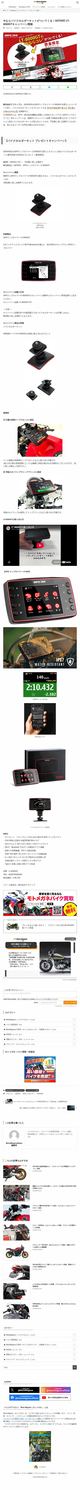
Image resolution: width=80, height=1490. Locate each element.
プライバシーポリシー (41, 1473)
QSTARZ (16, 28)
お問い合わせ (62, 1473)
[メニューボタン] (2, 2)
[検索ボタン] (77, 2)
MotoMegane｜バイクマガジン (20, 1019)
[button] (12, 87)
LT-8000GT (38, 28)
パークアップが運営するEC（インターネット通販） (22, 1418)
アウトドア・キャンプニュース (20, 1044)
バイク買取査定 (14, 1024)
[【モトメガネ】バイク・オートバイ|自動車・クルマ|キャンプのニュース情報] (40, 2)
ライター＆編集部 (27, 1473)
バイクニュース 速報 (32, 1090)
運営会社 (16, 1473)
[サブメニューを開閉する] (74, 1019)
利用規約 (53, 1473)
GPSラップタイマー (27, 28)
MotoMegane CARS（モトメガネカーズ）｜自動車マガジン (31, 1029)
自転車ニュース (14, 1034)
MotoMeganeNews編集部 (14, 1144)
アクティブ (9, 28)
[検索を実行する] (75, 1367)
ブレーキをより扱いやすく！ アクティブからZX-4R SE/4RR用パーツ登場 (48, 926)
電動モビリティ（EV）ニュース (20, 1039)
